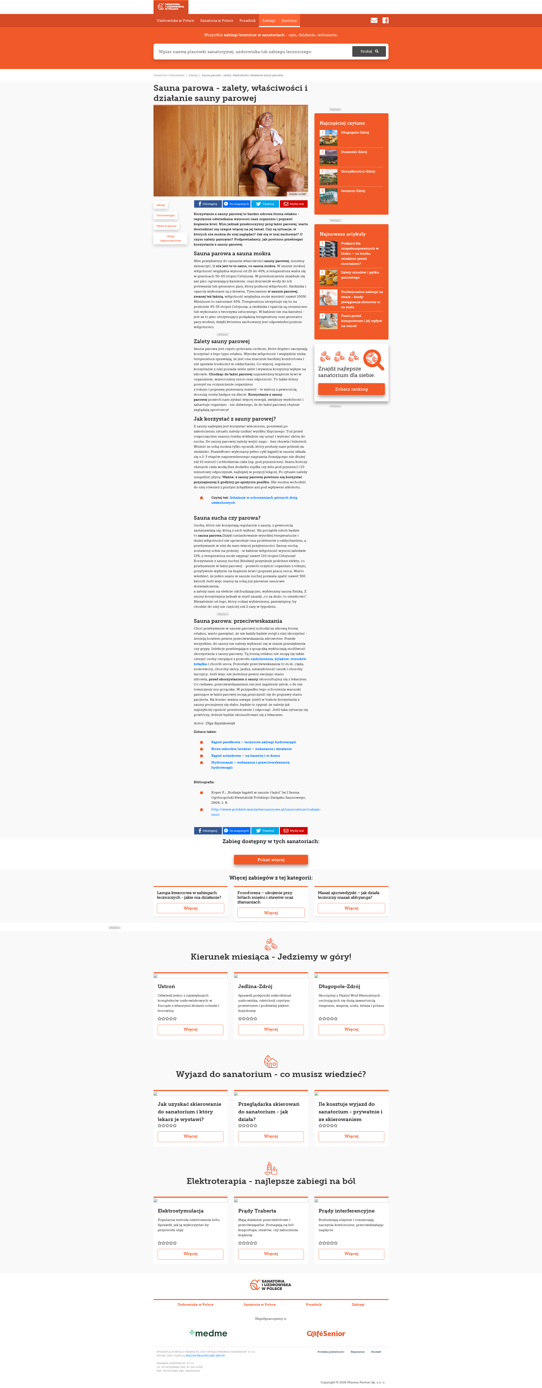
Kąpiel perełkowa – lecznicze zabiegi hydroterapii (253, 742)
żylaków (282, 659)
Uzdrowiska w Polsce (175, 20)
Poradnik (247, 20)
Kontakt (376, 1351)
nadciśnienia (262, 659)
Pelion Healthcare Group (205, 1355)
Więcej (191, 908)
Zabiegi (268, 20)
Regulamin (358, 1351)
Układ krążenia (166, 226)
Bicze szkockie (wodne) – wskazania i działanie (251, 749)
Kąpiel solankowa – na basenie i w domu (245, 756)
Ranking (289, 20)
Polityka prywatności (331, 1351)
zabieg (160, 205)
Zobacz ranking (351, 389)
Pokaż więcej (271, 859)
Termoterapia (165, 215)
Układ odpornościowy (170, 238)
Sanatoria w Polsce (216, 20)
